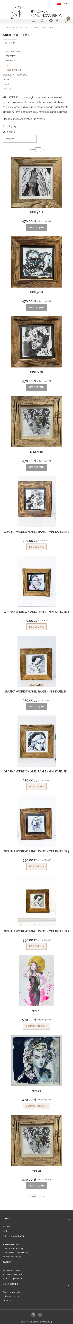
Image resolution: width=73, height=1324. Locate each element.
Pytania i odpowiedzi (12, 1278)
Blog (5, 1231)
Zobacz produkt (36, 1026)
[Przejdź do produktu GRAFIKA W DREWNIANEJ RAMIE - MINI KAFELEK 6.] (36, 581)
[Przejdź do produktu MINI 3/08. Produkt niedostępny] (36, 262)
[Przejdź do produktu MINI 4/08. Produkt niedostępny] (36, 182)
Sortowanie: (9, 131)
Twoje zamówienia (11, 1292)
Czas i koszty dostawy (13, 1248)
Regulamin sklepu (11, 1270)
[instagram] (33, 1314)
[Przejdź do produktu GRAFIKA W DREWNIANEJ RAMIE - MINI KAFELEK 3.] (36, 821)
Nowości (7, 84)
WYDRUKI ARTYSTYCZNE (15, 75)
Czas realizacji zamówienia (15, 1252)
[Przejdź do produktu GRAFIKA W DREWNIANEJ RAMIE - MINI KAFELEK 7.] (36, 501)
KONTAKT (7, 1226)
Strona (32, 150)
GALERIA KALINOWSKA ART (16, 27)
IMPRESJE (10, 60)
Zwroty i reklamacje (12, 1256)
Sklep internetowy (35, 1322)
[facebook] (39, 1315)
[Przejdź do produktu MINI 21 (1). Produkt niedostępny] (36, 421)
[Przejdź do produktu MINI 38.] (36, 980)
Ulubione (7, 1300)
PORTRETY (11, 56)
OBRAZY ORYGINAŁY (43, 27)
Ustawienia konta (11, 1296)
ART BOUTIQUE (10, 79)
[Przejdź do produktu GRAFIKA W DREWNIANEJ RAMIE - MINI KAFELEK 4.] (36, 741)
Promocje (7, 89)
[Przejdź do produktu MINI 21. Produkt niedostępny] (36, 1140)
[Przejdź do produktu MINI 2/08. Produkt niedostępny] (36, 341)
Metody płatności (11, 1244)
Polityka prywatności (12, 1274)
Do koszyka (36, 547)
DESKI (8, 65)
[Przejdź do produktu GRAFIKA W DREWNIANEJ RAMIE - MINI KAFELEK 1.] (36, 900)
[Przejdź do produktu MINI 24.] (36, 1060)
